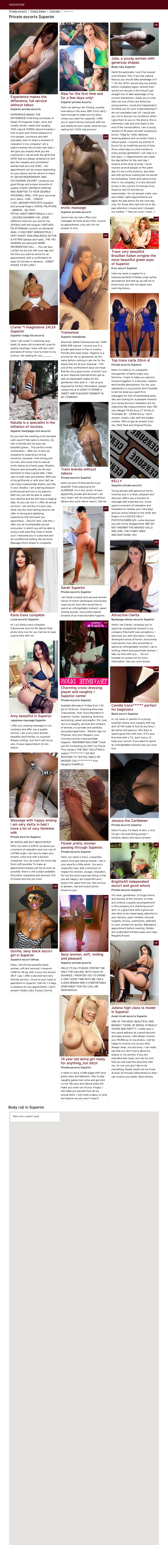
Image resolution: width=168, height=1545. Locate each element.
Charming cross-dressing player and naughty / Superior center (81, 692)
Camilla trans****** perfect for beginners (134, 707)
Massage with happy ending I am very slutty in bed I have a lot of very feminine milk (33, 826)
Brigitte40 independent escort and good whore (130, 883)
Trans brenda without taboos (78, 471)
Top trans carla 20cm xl (130, 360)
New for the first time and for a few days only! (82, 96)
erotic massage (73, 208)
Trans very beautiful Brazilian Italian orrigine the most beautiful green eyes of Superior (133, 257)
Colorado (54, 11)
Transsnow (70, 332)
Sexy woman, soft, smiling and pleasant (82, 956)
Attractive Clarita (125, 615)
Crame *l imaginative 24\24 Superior (33, 329)
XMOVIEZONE (17, 4)
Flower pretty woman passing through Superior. (82, 845)
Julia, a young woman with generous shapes (133, 60)
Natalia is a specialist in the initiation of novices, (32, 424)
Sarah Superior (73, 588)
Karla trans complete (27, 615)
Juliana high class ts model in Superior (133, 1010)
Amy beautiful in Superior (31, 716)
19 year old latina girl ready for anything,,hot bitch (83, 1061)
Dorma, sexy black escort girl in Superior (31, 953)
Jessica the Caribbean (129, 821)
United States (38, 11)
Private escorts (18, 11)
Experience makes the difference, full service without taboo (28, 101)
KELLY (116, 481)
